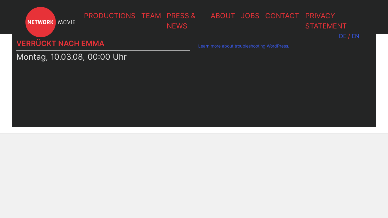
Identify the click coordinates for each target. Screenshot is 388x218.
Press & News (181, 21)
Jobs (250, 16)
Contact (282, 16)
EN (355, 36)
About (223, 16)
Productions (109, 16)
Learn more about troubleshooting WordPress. (243, 45)
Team (151, 16)
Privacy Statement (326, 21)
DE (342, 36)
